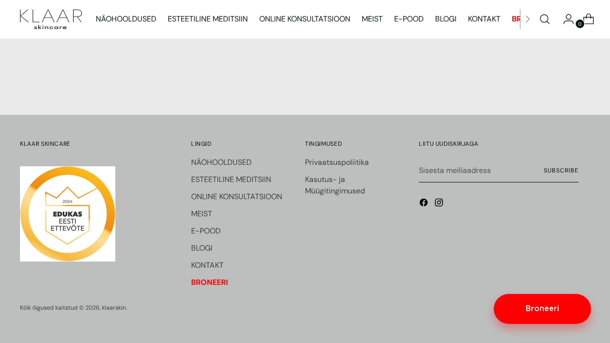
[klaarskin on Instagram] (440, 204)
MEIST (201, 214)
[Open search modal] (544, 19)
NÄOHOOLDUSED (221, 162)
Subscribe (561, 170)
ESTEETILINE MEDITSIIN (231, 179)
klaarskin (114, 308)
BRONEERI (209, 282)
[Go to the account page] (564, 19)
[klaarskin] (51, 19)
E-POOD (206, 231)
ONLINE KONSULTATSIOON (236, 197)
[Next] (527, 19)
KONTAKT (207, 265)
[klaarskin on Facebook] (424, 204)
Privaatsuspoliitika (337, 162)
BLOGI (202, 248)
